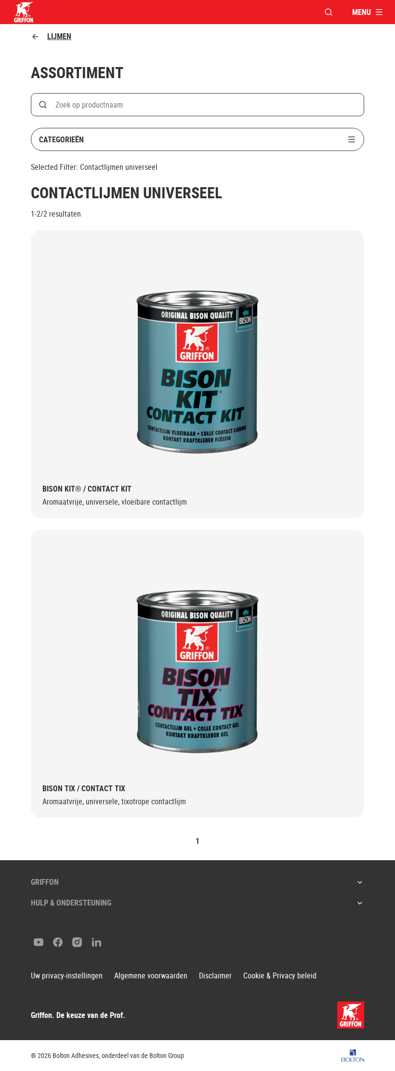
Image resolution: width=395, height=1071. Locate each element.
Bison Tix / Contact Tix (83, 788)
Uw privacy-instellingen (67, 975)
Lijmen (59, 36)
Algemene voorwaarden (150, 975)
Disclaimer (215, 975)
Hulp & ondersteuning (71, 902)
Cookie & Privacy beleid (279, 975)
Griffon (45, 882)
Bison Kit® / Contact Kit (87, 489)
